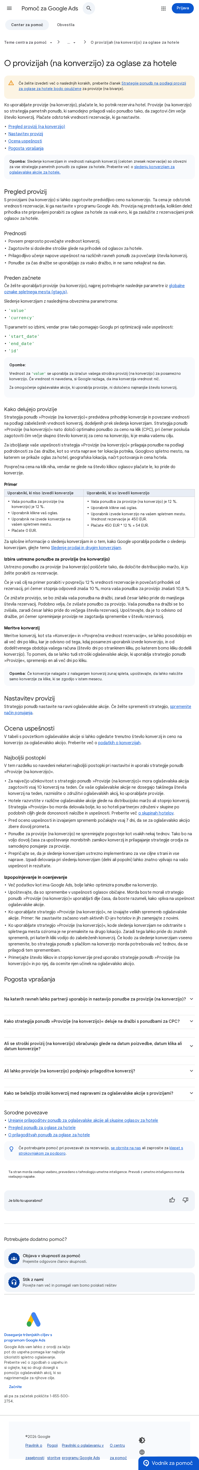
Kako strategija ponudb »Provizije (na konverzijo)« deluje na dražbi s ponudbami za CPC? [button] (92, 1021)
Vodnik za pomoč (172, 1463)
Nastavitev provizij (25, 134)
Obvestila (65, 25)
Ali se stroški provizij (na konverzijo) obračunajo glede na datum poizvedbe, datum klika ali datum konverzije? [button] (93, 1046)
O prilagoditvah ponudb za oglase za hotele (49, 1135)
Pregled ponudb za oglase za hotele (42, 1127)
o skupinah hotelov (155, 813)
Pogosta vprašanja (26, 148)
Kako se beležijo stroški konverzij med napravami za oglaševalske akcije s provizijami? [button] (88, 1093)
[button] (9, 8)
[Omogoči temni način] (142, 1440)
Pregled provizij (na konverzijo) (36, 126)
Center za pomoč (27, 25)
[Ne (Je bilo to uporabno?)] (185, 1200)
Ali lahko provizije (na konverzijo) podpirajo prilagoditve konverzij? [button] (69, 1071)
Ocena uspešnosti (25, 141)
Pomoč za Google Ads (50, 8)
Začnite (15, 1387)
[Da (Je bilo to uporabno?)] (172, 1200)
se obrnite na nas (126, 1148)
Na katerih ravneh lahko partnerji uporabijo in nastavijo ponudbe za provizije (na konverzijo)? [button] (95, 999)
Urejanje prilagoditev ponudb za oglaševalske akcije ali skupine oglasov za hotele (83, 1120)
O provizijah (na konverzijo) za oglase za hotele (135, 42)
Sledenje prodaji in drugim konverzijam (86, 547)
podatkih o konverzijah (119, 742)
